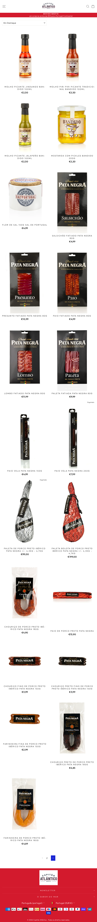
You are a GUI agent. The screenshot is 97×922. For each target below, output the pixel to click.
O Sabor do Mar (47, 897)
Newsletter (48, 890)
